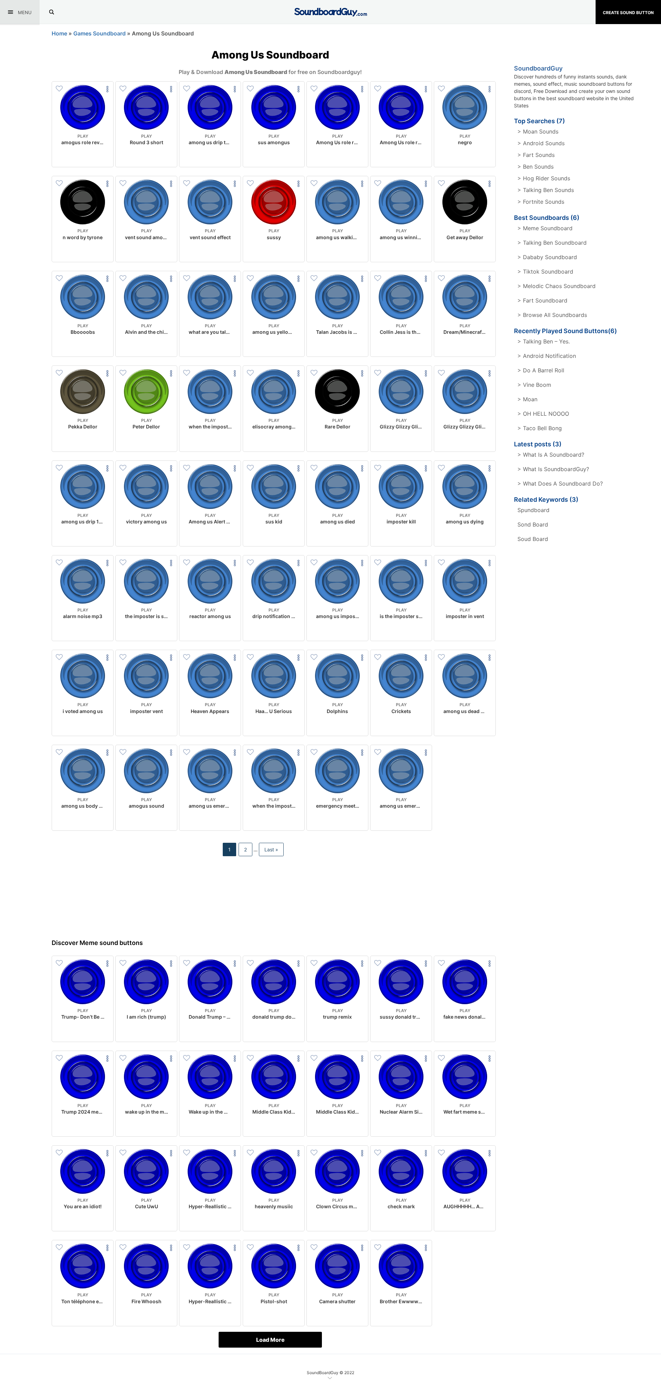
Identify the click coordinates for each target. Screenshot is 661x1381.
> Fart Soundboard (542, 300)
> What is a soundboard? (550, 454)
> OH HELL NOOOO (543, 413)
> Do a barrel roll (540, 370)
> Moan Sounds (537, 131)
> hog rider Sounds (543, 178)
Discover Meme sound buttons (97, 942)
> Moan (527, 399)
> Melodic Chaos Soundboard (556, 286)
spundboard (533, 510)
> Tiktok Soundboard (545, 271)
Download (83, 156)
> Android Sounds (541, 143)
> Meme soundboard (545, 228)
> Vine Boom (534, 384)
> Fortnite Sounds (540, 201)
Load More (270, 1339)
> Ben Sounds (535, 166)
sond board (532, 524)
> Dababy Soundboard (547, 257)
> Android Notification (546, 355)
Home (59, 33)
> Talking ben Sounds (545, 190)
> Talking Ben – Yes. (543, 341)
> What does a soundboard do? (560, 483)
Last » (271, 849)
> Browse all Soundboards (552, 314)
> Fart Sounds (536, 154)
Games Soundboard (99, 33)
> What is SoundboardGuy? (553, 469)
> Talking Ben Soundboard (552, 242)
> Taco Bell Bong (539, 428)
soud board (532, 538)
